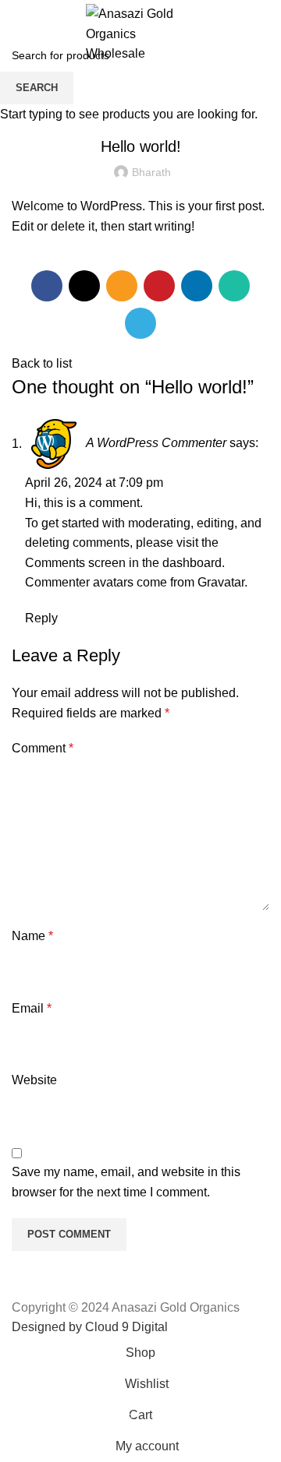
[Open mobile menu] (18, 33)
